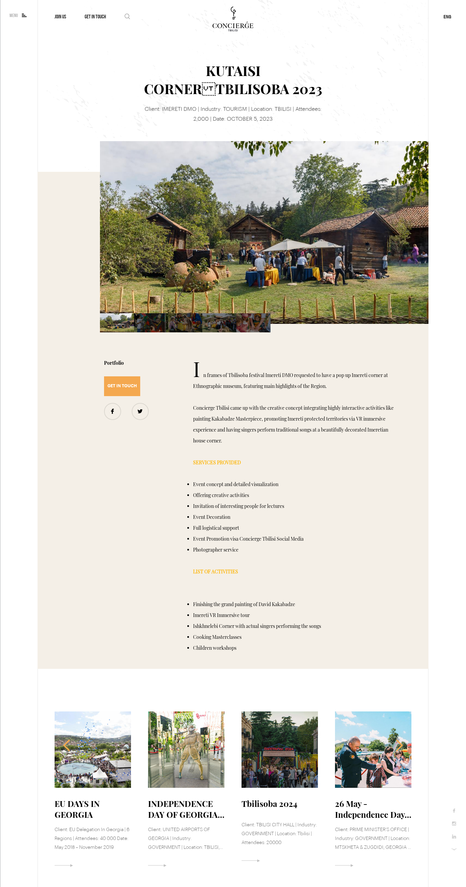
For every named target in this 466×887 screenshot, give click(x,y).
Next (397, 745)
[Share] (140, 411)
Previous (69, 745)
